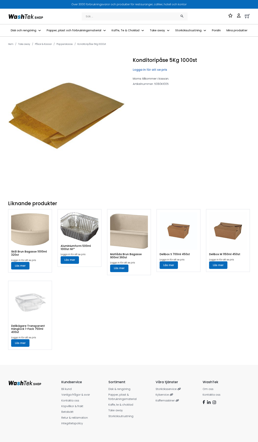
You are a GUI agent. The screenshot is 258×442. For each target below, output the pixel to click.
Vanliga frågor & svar (75, 395)
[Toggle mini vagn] (247, 16)
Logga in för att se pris (150, 70)
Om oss (208, 389)
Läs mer (20, 266)
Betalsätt (67, 412)
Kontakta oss (70, 400)
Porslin (216, 30)
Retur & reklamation (74, 418)
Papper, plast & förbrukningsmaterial (122, 397)
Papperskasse (64, 44)
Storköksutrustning (120, 416)
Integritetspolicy (72, 423)
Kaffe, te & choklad (120, 405)
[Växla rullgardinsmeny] (39, 30)
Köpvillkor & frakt (72, 406)
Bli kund (66, 389)
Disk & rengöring (119, 389)
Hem (10, 44)
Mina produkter (236, 30)
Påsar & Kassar (43, 44)
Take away (24, 44)
